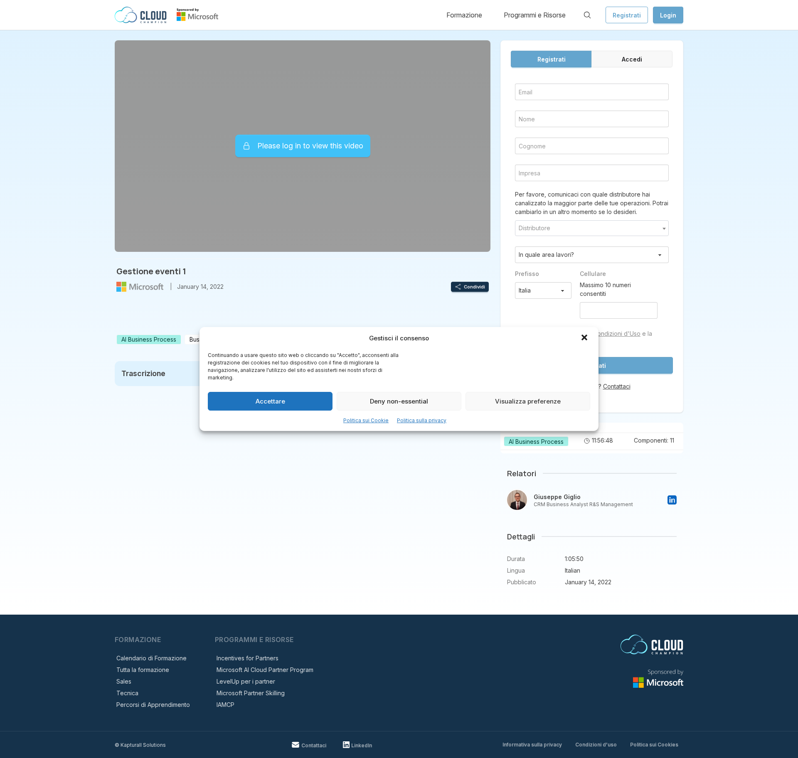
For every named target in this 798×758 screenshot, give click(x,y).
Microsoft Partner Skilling (251, 692)
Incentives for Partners (247, 658)
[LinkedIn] (672, 500)
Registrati (627, 15)
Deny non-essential (399, 401)
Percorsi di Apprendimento (153, 704)
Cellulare (593, 273)
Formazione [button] (464, 15)
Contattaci (617, 386)
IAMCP (225, 704)
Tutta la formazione (142, 669)
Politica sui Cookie (366, 420)
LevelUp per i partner (246, 681)
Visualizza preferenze (528, 401)
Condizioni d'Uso (616, 333)
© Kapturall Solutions (140, 745)
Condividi (474, 287)
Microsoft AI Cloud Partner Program (265, 669)
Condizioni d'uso (596, 744)
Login (668, 15)
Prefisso (527, 273)
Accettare (270, 401)
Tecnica (127, 692)
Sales (123, 681)
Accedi (632, 59)
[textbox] (591, 228)
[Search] (587, 15)
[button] (585, 338)
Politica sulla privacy (421, 420)
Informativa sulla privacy (532, 744)
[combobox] (592, 228)
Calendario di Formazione (151, 658)
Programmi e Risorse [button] (535, 15)
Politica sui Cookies (654, 744)
